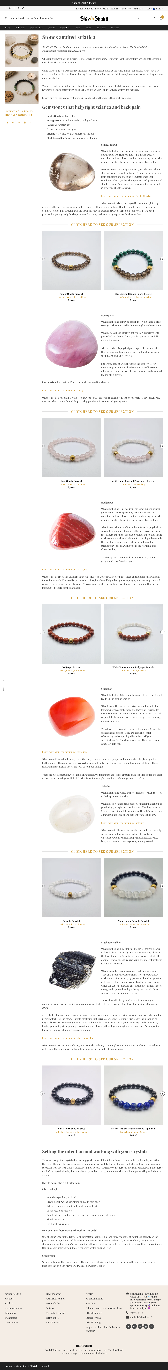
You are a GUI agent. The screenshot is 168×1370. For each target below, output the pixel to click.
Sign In (137, 8)
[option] (71, 267)
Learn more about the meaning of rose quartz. (65, 390)
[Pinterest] (15, 8)
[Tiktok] (23, 8)
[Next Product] (162, 259)
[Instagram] (11, 8)
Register (126, 8)
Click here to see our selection (102, 224)
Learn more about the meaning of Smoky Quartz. (126, 195)
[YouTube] (19, 8)
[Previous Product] (42, 259)
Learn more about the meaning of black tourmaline (68, 1038)
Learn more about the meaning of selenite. (123, 822)
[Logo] (93, 18)
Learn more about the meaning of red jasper (64, 569)
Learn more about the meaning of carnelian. (64, 751)
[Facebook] (6, 8)
